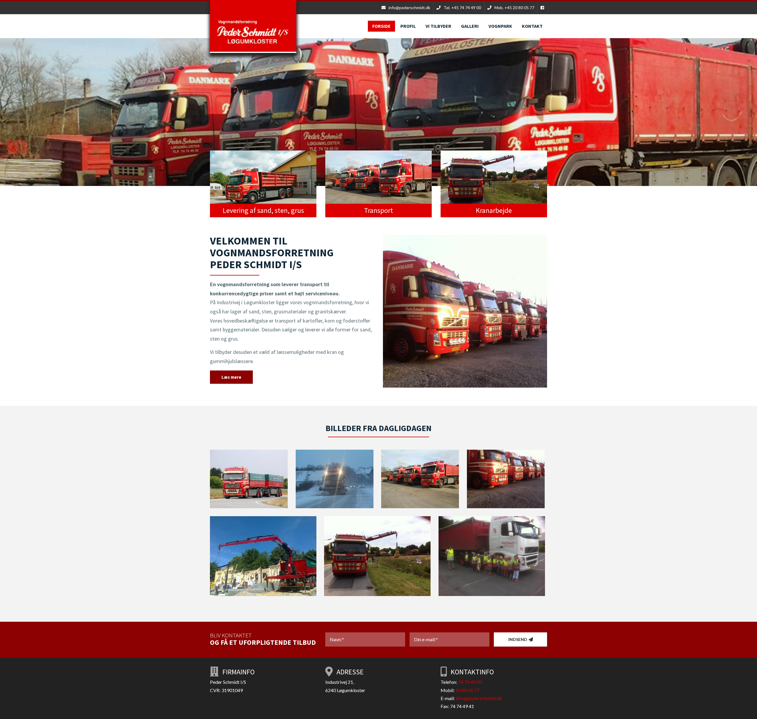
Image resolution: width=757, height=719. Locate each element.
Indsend (517, 639)
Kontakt (532, 26)
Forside (381, 26)
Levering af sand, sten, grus (263, 210)
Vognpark (500, 26)
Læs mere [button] (231, 377)
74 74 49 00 (470, 682)
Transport (378, 210)
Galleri (470, 26)
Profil (408, 26)
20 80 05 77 (467, 690)
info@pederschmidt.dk (479, 698)
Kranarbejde (494, 210)
